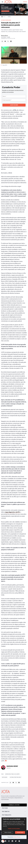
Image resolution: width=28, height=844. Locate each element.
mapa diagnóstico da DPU (12, 512)
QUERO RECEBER (14, 105)
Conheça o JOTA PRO (14, 805)
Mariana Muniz (4, 35)
